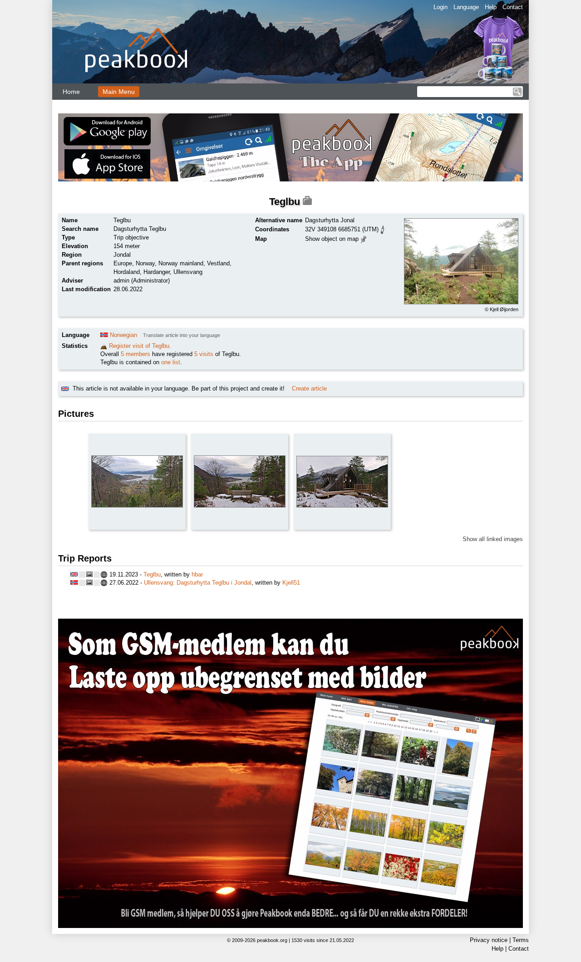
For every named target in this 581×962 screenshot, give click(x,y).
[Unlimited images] (290, 773)
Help (491, 7)
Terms (520, 940)
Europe (122, 263)
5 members (135, 354)
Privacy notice (488, 940)
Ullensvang (187, 272)
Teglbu (152, 574)
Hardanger (156, 272)
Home (71, 91)
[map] (363, 238)
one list (170, 362)
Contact (512, 7)
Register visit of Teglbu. (140, 345)
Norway (145, 263)
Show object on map (332, 238)
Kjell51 (291, 582)
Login (440, 7)
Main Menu (119, 91)
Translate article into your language (181, 335)
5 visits (203, 354)
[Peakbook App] (290, 147)
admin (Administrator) (141, 280)
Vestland (218, 263)
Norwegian (123, 335)
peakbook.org (272, 940)
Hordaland (126, 272)
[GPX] (382, 228)
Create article (309, 388)
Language (466, 7)
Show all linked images (493, 539)
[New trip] (103, 345)
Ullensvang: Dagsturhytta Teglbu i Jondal (197, 582)
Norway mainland (180, 263)
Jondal (122, 254)
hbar (197, 574)
